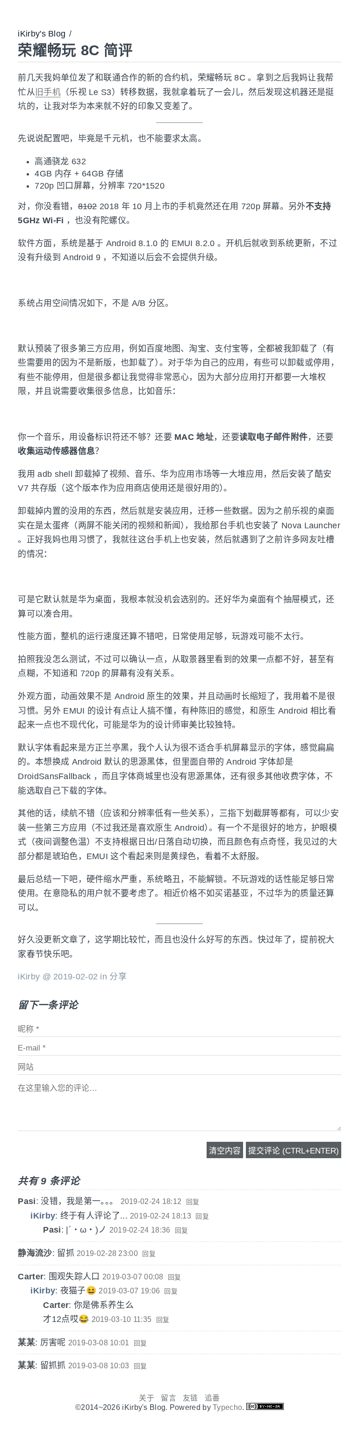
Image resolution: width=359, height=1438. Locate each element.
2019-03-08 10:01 (98, 1343)
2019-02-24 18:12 (151, 1201)
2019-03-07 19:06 (129, 1291)
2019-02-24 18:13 (160, 1216)
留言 (168, 1398)
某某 (26, 1342)
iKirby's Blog (41, 33)
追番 (212, 1398)
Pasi (27, 1201)
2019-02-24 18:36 (140, 1230)
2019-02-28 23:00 (107, 1253)
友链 (190, 1398)
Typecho (227, 1407)
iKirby (42, 1215)
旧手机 (48, 92)
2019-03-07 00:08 (133, 1277)
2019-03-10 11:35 (122, 1319)
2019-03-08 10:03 (98, 1366)
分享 (118, 976)
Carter (30, 1276)
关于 (146, 1398)
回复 (193, 1201)
